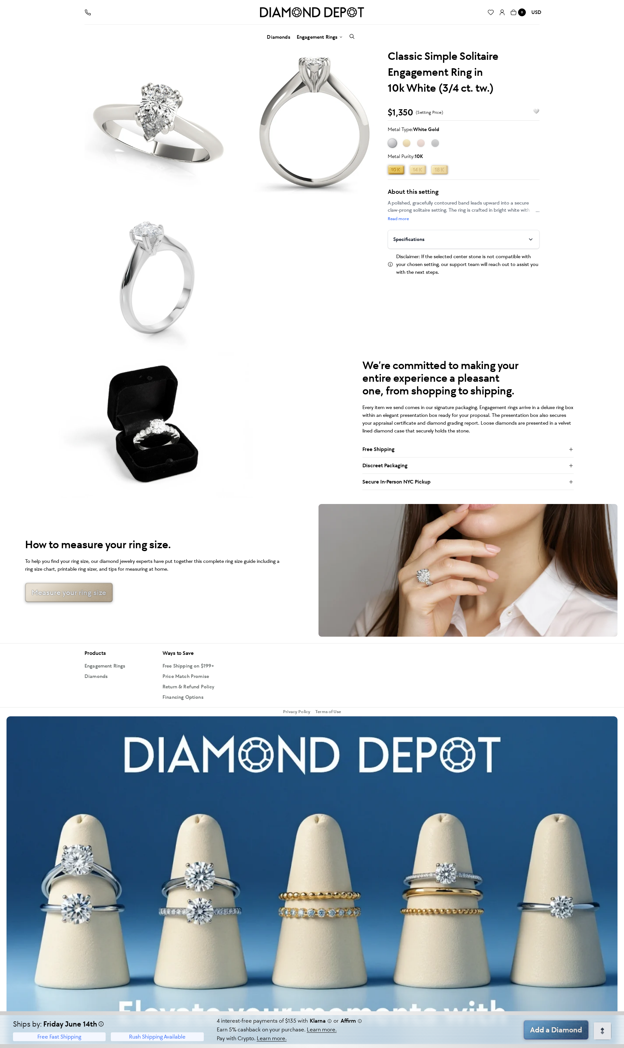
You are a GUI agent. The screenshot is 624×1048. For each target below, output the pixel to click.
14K (418, 169)
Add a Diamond (556, 1029)
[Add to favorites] (533, 111)
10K (396, 169)
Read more (398, 218)
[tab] (157, 120)
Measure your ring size (69, 592)
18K (439, 169)
